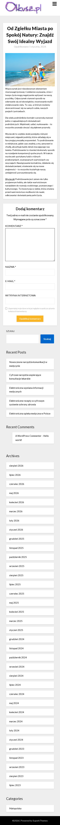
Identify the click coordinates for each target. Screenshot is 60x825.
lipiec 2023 (15, 785)
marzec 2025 (15, 621)
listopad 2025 (16, 548)
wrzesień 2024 (16, 666)
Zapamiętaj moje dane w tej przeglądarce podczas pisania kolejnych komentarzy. (31, 310)
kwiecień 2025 (16, 611)
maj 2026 (14, 493)
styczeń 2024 (16, 739)
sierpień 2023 (16, 776)
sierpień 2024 (16, 675)
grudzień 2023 (16, 748)
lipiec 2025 (15, 584)
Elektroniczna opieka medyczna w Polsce (29, 413)
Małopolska (15, 808)
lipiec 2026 (15, 474)
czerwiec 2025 (16, 593)
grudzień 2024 (16, 639)
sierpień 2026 (16, 465)
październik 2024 (18, 657)
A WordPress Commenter (28, 435)
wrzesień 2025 (16, 566)
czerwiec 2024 (16, 694)
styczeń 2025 (16, 630)
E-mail (10, 281)
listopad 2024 (16, 648)
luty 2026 (14, 520)
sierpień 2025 (16, 575)
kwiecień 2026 (16, 502)
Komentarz (14, 225)
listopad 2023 (16, 757)
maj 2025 (14, 602)
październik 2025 (18, 557)
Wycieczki (10, 179)
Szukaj (10, 331)
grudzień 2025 (16, 538)
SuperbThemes (40, 820)
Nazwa (10, 266)
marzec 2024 (15, 721)
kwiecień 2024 (16, 712)
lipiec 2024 (15, 684)
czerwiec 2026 (16, 484)
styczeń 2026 (16, 529)
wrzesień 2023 (16, 767)
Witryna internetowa (20, 295)
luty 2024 (14, 730)
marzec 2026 (15, 511)
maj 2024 (14, 703)
